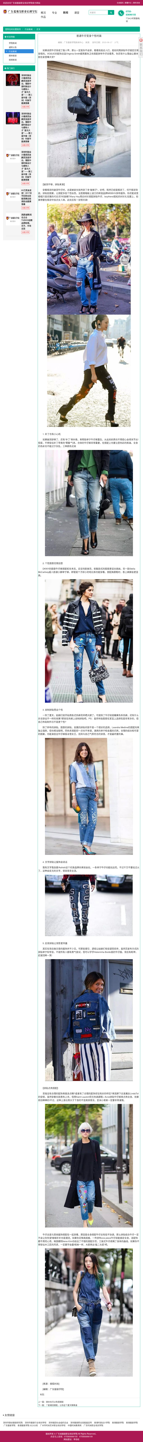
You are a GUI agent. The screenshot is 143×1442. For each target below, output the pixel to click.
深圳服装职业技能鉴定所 (81, 1422)
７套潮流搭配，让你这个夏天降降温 (61, 1405)
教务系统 (136, 3)
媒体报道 (13, 55)
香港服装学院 (118, 1422)
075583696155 (71, 1436)
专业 (54, 12)
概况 (43, 12)
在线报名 (120, 3)
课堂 (76, 12)
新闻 (65, 12)
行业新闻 (29, 29)
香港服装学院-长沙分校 (28, 1425)
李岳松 (76, 1439)
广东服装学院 (56, 1389)
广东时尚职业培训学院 (93, 1425)
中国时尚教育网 (74, 1425)
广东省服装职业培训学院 (67, 1433)
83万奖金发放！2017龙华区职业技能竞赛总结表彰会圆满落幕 (26, 197)
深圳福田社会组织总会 (58, 1422)
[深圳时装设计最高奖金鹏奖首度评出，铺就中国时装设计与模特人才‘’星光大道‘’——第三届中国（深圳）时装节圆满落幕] (13, 80)
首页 (19, 29)
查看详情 (25, 107)
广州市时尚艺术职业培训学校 (52, 1425)
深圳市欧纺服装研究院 (13, 1422)
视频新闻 (13, 59)
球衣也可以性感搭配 (55, 1401)
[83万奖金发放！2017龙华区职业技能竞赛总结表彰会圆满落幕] (13, 195)
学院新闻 (13, 43)
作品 (43, 17)
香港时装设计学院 (102, 1422)
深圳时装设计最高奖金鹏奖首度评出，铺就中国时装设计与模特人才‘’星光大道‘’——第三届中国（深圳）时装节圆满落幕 (26, 89)
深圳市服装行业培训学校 (35, 1422)
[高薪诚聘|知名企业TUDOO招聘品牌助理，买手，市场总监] (13, 219)
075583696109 (86, 1436)
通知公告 (13, 47)
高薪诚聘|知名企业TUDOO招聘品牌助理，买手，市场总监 (26, 221)
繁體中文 (128, 3)
